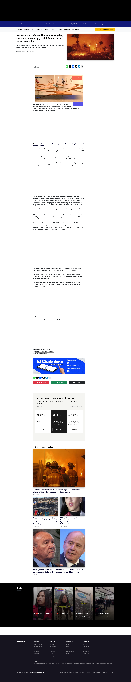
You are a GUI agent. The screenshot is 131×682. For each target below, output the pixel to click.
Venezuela (69, 649)
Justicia (53, 29)
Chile (53, 24)
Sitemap (98, 672)
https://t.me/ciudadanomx (44, 351)
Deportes (109, 663)
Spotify (52, 656)
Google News (42, 383)
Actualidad (86, 646)
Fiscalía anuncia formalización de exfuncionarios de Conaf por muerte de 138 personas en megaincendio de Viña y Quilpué (45, 521)
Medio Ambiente (29, 29)
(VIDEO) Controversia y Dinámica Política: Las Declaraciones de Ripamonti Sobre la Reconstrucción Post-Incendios (72, 521)
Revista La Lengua (88, 656)
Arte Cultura (75, 29)
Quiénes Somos (38, 644)
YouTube (77, 383)
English (73, 24)
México (58, 24)
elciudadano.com (41, 354)
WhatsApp (59, 383)
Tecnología (103, 663)
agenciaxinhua (38, 66)
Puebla (34, 51)
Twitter (52, 649)
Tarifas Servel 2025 (90, 672)
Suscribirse (58, 429)
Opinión (87, 24)
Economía (39, 29)
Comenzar (43, 429)
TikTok (51, 653)
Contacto (36, 651)
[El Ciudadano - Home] (23, 24)
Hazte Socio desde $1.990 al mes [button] (104, 29)
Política (20, 29)
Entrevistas (94, 24)
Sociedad (67, 29)
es (110, 672)
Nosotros (61, 672)
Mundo (48, 24)
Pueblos (46, 29)
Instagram (53, 646)
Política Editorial (38, 646)
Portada (85, 644)
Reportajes (86, 653)
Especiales (76, 663)
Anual (79, 406)
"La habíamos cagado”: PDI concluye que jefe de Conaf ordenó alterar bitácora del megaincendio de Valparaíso (57, 491)
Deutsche (79, 24)
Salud (66, 663)
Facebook (52, 644)
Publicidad (36, 649)
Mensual (73, 406)
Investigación (102, 24)
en (112, 672)
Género (60, 29)
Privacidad (36, 653)
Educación (88, 663)
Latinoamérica (65, 24)
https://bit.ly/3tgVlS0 (42, 349)
